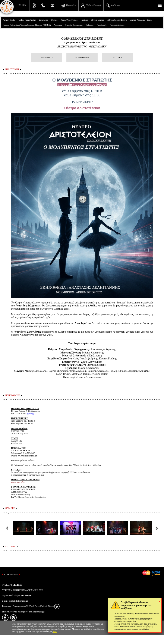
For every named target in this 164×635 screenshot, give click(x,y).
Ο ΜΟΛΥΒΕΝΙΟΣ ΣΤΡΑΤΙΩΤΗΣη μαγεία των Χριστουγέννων (82, 40)
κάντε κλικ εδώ (18, 482)
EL (20, 5)
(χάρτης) (30, 413)
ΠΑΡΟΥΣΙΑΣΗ (46, 57)
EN (24, 5)
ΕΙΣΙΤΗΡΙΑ (118, 57)
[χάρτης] (57, 606)
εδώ (55, 631)
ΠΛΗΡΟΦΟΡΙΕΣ (82, 57)
